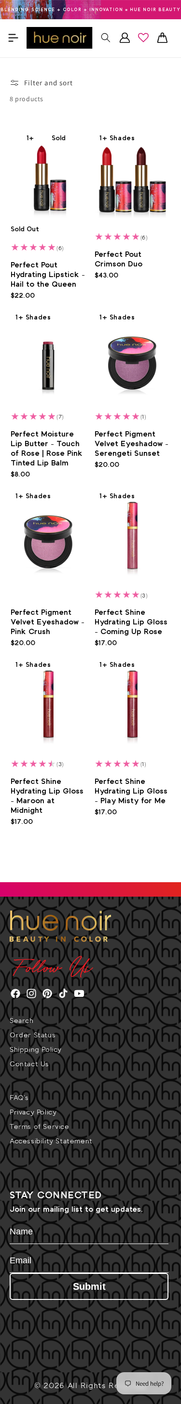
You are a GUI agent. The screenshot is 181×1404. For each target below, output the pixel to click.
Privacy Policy (33, 1113)
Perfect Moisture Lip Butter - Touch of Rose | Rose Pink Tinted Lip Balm (47, 448)
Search (22, 1022)
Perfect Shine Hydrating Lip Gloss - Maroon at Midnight (47, 796)
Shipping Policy (36, 1050)
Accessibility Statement (51, 1142)
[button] (13, 37)
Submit (89, 1286)
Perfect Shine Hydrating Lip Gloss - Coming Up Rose (131, 622)
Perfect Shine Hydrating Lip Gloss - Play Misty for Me (131, 791)
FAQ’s (19, 1099)
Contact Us (29, 1065)
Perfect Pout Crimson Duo (118, 259)
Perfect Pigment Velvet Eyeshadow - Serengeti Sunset (131, 444)
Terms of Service (40, 1128)
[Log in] (124, 37)
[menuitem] (90, 1026)
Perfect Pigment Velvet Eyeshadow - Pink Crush (47, 622)
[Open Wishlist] (143, 37)
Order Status (33, 1036)
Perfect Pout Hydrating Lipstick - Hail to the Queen (48, 275)
